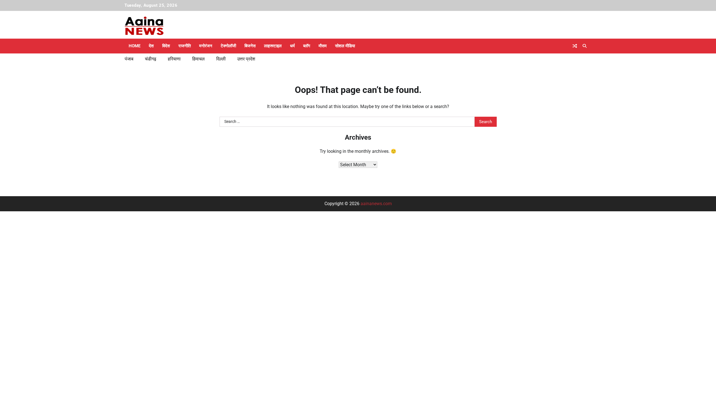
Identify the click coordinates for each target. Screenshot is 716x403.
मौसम (323, 45)
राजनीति (184, 45)
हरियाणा (174, 59)
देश (151, 45)
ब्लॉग (306, 45)
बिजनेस (250, 45)
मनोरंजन (205, 45)
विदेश (166, 45)
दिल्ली (221, 59)
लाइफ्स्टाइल (273, 45)
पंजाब (129, 59)
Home (134, 45)
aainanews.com (376, 203)
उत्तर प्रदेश (246, 59)
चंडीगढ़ (150, 59)
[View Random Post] (575, 46)
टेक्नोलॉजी (228, 45)
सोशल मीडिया (345, 45)
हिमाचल (198, 59)
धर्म (292, 45)
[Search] (584, 46)
